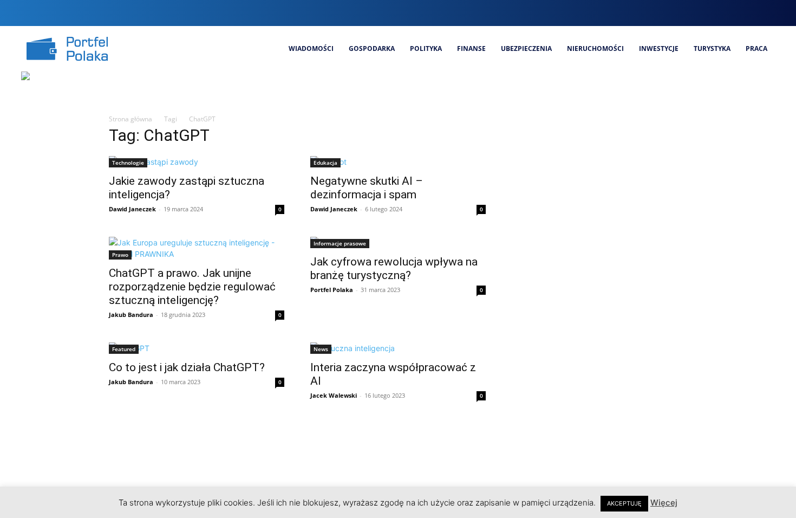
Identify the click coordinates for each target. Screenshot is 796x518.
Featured (123, 349)
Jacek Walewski (333, 395)
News (321, 349)
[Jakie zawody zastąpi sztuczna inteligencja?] (196, 161)
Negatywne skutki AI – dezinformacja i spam (366, 187)
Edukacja (325, 162)
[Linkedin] (729, 12)
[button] (672, 13)
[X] (748, 12)
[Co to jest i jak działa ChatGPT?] (196, 348)
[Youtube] (766, 12)
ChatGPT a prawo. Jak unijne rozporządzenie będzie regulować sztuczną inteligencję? (192, 287)
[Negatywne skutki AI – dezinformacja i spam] (398, 161)
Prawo (120, 254)
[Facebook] (693, 12)
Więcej (663, 502)
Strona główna (130, 119)
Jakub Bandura (131, 314)
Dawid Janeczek (132, 209)
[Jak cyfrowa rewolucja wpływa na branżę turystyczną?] (398, 242)
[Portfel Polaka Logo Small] (67, 49)
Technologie (128, 162)
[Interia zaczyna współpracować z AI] (398, 348)
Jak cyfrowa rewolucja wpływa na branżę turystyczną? (394, 268)
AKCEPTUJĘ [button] (624, 503)
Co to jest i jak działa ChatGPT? (187, 367)
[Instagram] (711, 12)
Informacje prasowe (340, 243)
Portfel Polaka (331, 290)
